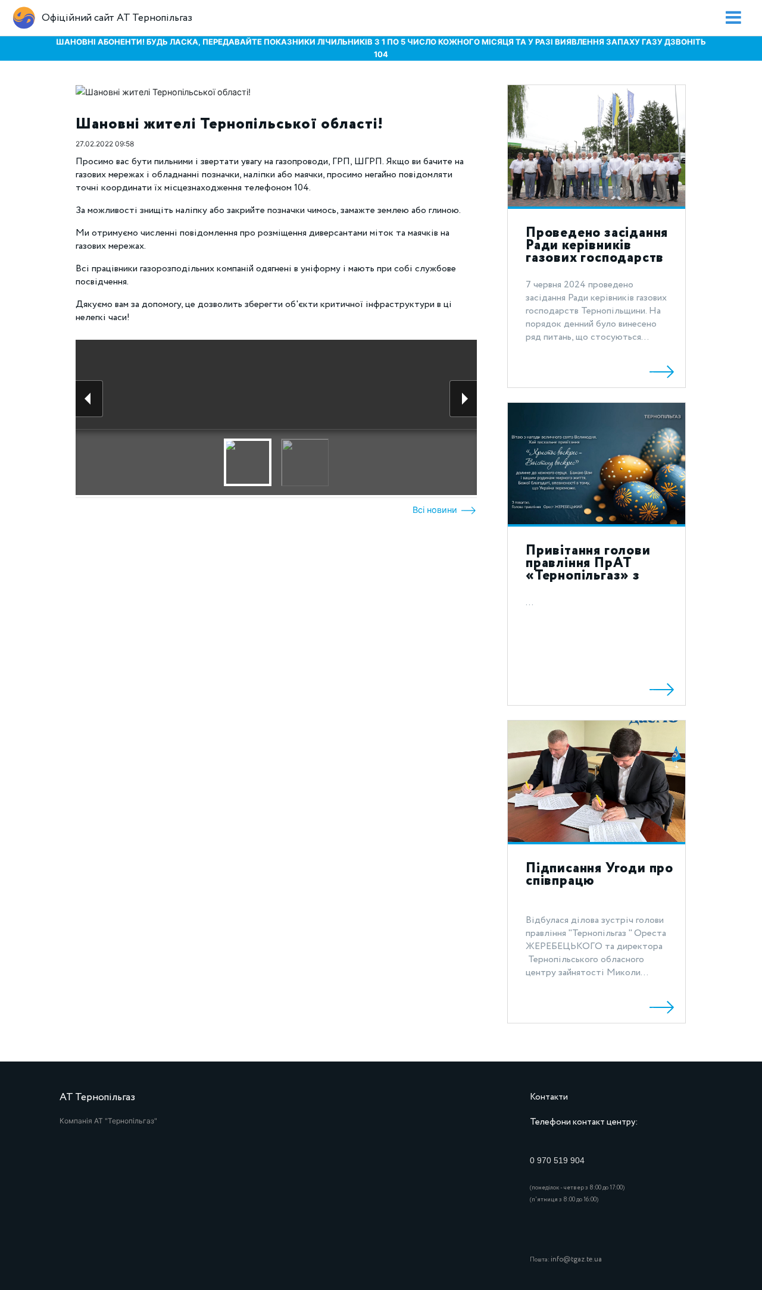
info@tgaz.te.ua (576, 1259)
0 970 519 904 (557, 1160)
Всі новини (436, 510)
